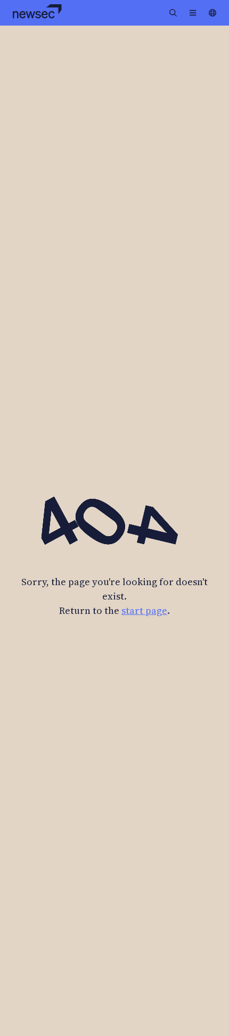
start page (144, 610)
